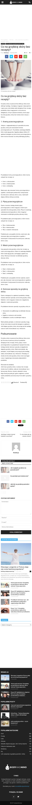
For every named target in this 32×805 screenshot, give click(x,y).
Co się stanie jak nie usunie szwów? (25, 435)
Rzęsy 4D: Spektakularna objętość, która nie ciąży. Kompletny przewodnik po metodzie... (20, 593)
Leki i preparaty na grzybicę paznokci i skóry (15, 43)
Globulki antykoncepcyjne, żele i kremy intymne (14, 744)
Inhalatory (3, 749)
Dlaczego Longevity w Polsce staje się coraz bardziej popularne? (14, 568)
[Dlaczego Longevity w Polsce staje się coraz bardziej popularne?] (16, 554)
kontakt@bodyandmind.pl (22, 786)
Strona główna (4, 40)
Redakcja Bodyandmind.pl (7, 571)
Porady (3, 736)
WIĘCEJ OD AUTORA (7, 463)
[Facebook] (13, 796)
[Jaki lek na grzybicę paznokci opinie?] (5, 486)
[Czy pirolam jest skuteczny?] (5, 478)
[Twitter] (18, 796)
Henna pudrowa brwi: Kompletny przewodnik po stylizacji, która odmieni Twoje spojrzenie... (20, 584)
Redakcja (6, 52)
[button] (29, 2)
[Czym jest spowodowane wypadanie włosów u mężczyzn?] (5, 707)
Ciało (2, 738)
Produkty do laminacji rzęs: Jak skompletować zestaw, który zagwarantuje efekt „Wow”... (20, 601)
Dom (2, 733)
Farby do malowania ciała (8, 746)
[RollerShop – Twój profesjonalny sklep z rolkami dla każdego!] (5, 715)
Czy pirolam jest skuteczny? (19, 476)
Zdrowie (3, 43)
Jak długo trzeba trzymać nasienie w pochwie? (8, 435)
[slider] (6, 382)
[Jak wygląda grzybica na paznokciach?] (5, 470)
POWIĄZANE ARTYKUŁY (8, 461)
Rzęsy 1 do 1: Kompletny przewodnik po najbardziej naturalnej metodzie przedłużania (20, 610)
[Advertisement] (16, 21)
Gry (2, 751)
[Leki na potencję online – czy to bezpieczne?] (5, 723)
